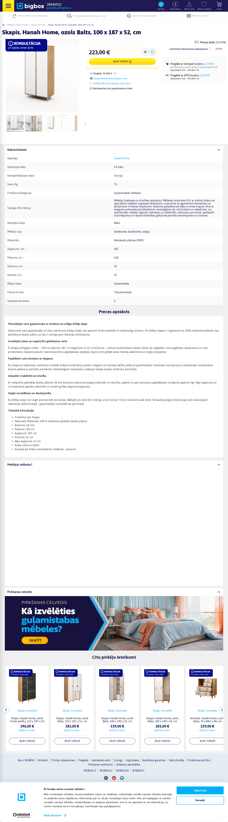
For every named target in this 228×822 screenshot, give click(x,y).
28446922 (54, 4)
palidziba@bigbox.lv (59, 7)
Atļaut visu (200, 790)
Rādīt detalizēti (52, 815)
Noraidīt (200, 800)
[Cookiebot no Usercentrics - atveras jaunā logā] (21, 815)
